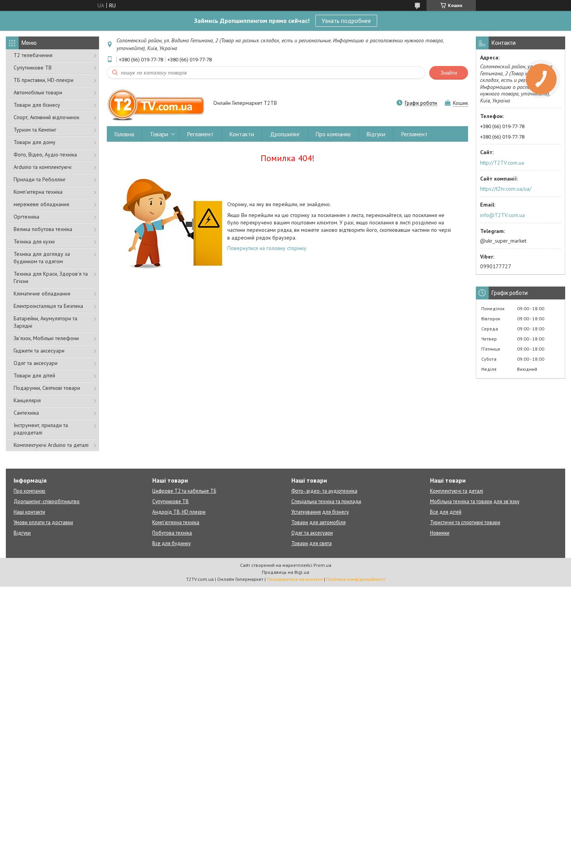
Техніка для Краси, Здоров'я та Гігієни (51, 277)
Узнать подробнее (346, 20)
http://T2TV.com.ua (502, 162)
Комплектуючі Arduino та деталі (51, 444)
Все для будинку (171, 543)
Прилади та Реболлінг (40, 179)
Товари (159, 134)
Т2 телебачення (33, 55)
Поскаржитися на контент (295, 579)
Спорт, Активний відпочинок (46, 117)
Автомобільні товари (38, 92)
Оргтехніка (26, 216)
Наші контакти (29, 512)
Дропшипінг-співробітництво (47, 501)
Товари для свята (311, 543)
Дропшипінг (285, 134)
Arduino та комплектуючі (42, 166)
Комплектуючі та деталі (456, 491)
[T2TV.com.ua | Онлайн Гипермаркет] (156, 103)
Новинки (439, 533)
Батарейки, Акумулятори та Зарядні (45, 322)
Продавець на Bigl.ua (285, 572)
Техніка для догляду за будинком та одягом (42, 257)
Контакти (242, 134)
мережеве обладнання (41, 204)
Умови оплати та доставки (43, 522)
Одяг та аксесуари (35, 363)
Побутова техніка (172, 533)
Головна (124, 134)
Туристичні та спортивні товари (465, 522)
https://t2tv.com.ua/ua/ (505, 188)
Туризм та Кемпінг (35, 129)
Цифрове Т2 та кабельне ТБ (184, 491)
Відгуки (376, 134)
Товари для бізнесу (37, 104)
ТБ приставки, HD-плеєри (43, 79)
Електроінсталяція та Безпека (48, 305)
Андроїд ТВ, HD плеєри (178, 512)
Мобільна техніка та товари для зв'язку (474, 501)
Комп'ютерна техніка (38, 191)
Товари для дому (35, 142)
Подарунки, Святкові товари (47, 387)
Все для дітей (445, 512)
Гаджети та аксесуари (39, 350)
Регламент (200, 134)
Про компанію (333, 134)
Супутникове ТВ (33, 67)
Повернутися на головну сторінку (266, 248)
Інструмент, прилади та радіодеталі (41, 429)
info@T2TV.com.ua (502, 215)
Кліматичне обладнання (42, 293)
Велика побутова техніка (43, 229)
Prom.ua (322, 565)
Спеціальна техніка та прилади (326, 501)
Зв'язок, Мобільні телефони (46, 338)
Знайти (448, 73)
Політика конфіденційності (355, 579)
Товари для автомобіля (318, 522)
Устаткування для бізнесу (320, 512)
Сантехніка (26, 412)
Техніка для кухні (34, 241)
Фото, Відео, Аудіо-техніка (45, 154)
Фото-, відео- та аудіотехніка (324, 491)
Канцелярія (27, 400)
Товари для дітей (34, 375)
